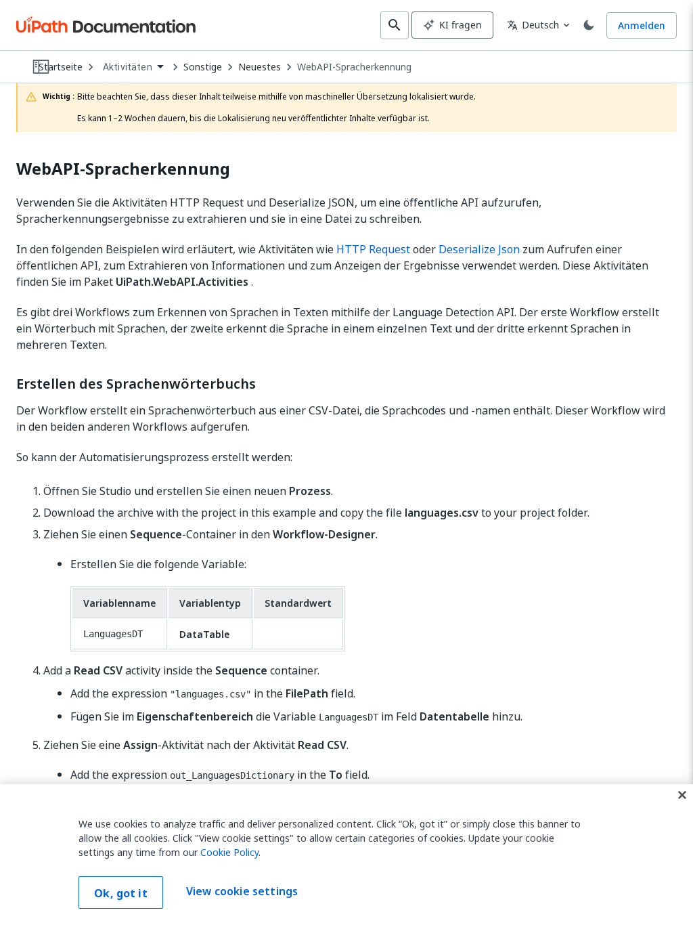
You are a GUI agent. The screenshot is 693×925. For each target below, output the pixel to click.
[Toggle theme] (588, 25)
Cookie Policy (229, 852)
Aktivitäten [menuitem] (127, 67)
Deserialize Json (479, 249)
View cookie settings (242, 891)
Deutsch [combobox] (533, 25)
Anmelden (641, 25)
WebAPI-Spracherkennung (354, 67)
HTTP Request (373, 249)
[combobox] (133, 67)
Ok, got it (121, 893)
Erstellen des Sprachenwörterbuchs (136, 383)
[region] (346, 854)
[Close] (682, 795)
